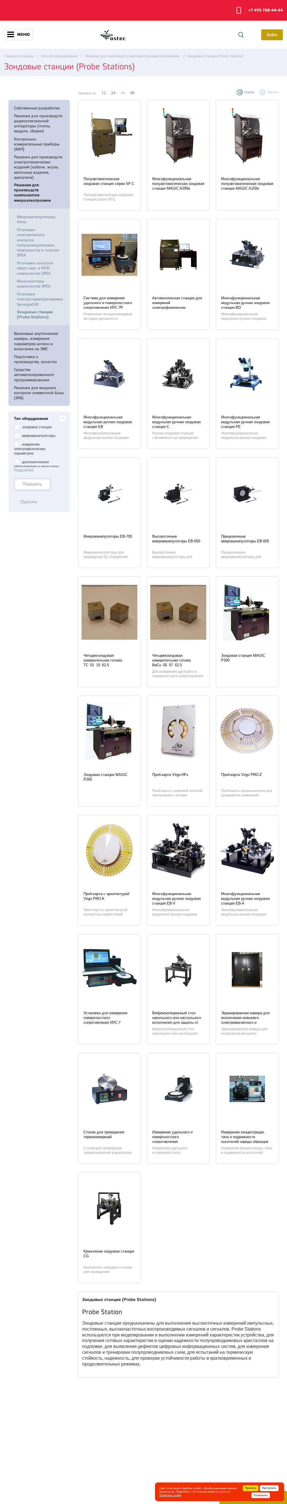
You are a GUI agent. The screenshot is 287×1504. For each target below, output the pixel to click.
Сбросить (29, 502)
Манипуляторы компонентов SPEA (33, 283)
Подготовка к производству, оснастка (35, 359)
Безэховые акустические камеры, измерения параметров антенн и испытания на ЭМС (36, 341)
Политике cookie (170, 1495)
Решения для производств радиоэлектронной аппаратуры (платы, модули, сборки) (38, 123)
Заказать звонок (238, 10)
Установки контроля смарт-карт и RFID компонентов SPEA (35, 268)
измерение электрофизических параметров (29, 449)
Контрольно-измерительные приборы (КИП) (36, 144)
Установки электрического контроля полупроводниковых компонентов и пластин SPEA (38, 242)
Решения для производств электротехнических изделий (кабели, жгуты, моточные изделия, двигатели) (38, 167)
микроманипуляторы (38, 436)
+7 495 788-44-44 (265, 10)
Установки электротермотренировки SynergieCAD (40, 299)
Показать (32, 484)
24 (113, 93)
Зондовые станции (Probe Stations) (35, 314)
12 (103, 93)
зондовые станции (36, 427)
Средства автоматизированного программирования (34, 374)
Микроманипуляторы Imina (36, 219)
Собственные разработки (37, 108)
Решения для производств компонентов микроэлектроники (32, 193)
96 (132, 93)
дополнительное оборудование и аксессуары (36, 464)
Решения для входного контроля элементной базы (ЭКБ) (39, 392)
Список (249, 92)
